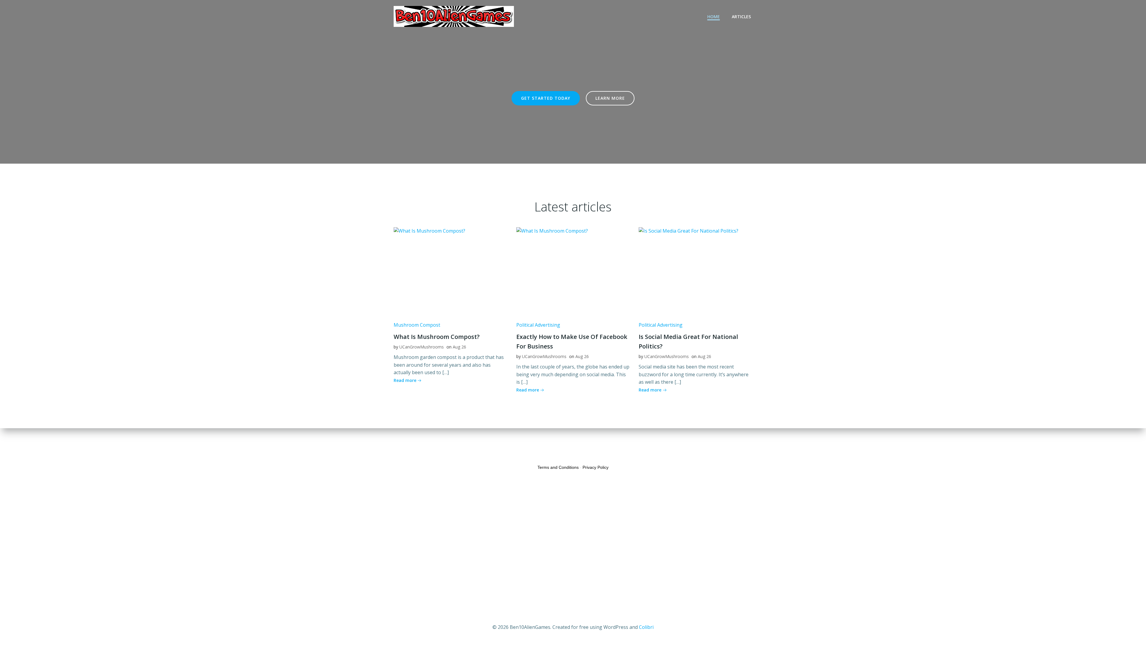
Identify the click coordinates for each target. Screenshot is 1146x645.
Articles (741, 16)
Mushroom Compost (417, 325)
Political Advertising (538, 325)
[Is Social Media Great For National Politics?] (695, 271)
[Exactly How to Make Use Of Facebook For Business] (573, 271)
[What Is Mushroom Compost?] (450, 271)
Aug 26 (459, 347)
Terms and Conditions (558, 467)
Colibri (646, 627)
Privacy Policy (596, 467)
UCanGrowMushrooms (421, 347)
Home (713, 16)
